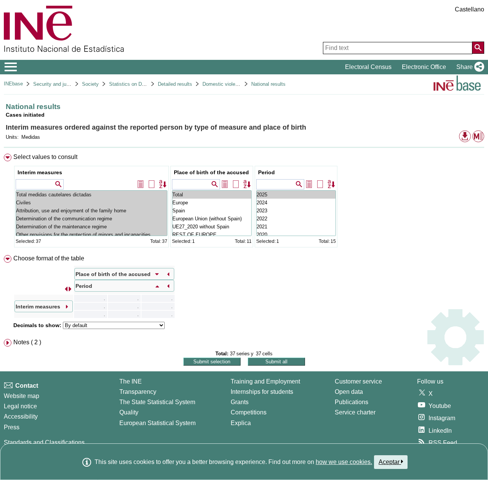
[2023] (296, 211)
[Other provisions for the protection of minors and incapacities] (91, 235)
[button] (468, 67)
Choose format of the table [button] (48, 258)
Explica (241, 423)
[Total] (211, 195)
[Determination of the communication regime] (91, 219)
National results (268, 84)
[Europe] (211, 203)
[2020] (296, 235)
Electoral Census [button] (368, 67)
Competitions (248, 412)
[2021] (296, 227)
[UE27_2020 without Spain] (211, 227)
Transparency (137, 391)
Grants (240, 402)
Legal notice (20, 406)
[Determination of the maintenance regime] (91, 227)
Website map (21, 396)
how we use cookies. (344, 462)
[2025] (296, 195)
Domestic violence (222, 84)
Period (266, 172)
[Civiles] (91, 203)
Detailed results (175, 84)
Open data (349, 391)
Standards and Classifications (44, 442)
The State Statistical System (157, 402)
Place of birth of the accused (211, 172)
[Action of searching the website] (478, 48)
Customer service (358, 381)
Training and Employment (265, 381)
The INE (130, 381)
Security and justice (55, 84)
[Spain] (211, 211)
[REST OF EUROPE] (211, 235)
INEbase (13, 84)
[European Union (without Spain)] (211, 219)
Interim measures (40, 172)
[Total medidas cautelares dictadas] (91, 195)
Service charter (355, 412)
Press (11, 427)
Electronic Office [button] (424, 67)
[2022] (296, 219)
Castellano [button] (469, 9)
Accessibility (21, 416)
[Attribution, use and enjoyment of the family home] (91, 211)
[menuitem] (244, 202)
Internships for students (262, 391)
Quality (128, 412)
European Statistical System (157, 423)
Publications (351, 402)
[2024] (296, 203)
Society (90, 84)
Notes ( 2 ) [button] (27, 342)
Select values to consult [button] (45, 157)
